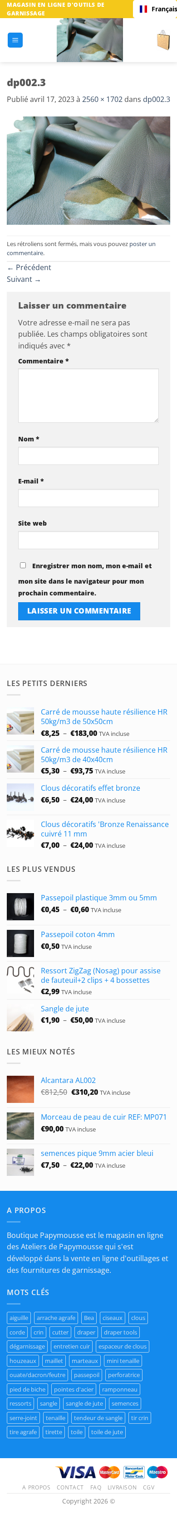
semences (125, 1403)
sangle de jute (84, 1403)
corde (17, 1332)
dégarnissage (27, 1346)
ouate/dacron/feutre (37, 1375)
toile (77, 1432)
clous (138, 1318)
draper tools (120, 1332)
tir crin (139, 1418)
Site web (32, 523)
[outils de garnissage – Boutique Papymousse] (90, 40)
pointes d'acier (73, 1389)
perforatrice (124, 1375)
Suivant (24, 279)
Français (161, 9)
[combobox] (155, 9)
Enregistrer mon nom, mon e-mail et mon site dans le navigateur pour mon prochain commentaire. (85, 579)
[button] (15, 40)
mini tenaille (123, 1361)
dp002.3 (156, 99)
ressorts (20, 1403)
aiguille (19, 1318)
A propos (36, 1487)
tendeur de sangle (98, 1418)
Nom (28, 439)
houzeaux (23, 1361)
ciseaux (113, 1318)
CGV (149, 1487)
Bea (89, 1318)
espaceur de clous (122, 1346)
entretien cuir (72, 1346)
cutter (60, 1332)
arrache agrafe (56, 1318)
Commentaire (43, 361)
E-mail (31, 481)
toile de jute (107, 1432)
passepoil (86, 1375)
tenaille (55, 1418)
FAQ (96, 1487)
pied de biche (27, 1389)
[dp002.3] (88, 170)
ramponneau (120, 1389)
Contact (70, 1487)
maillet (54, 1361)
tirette (53, 1432)
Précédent (29, 267)
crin (39, 1332)
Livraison (122, 1487)
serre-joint (23, 1418)
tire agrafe (23, 1432)
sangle (48, 1403)
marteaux (85, 1361)
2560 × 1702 (102, 99)
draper (86, 1332)
